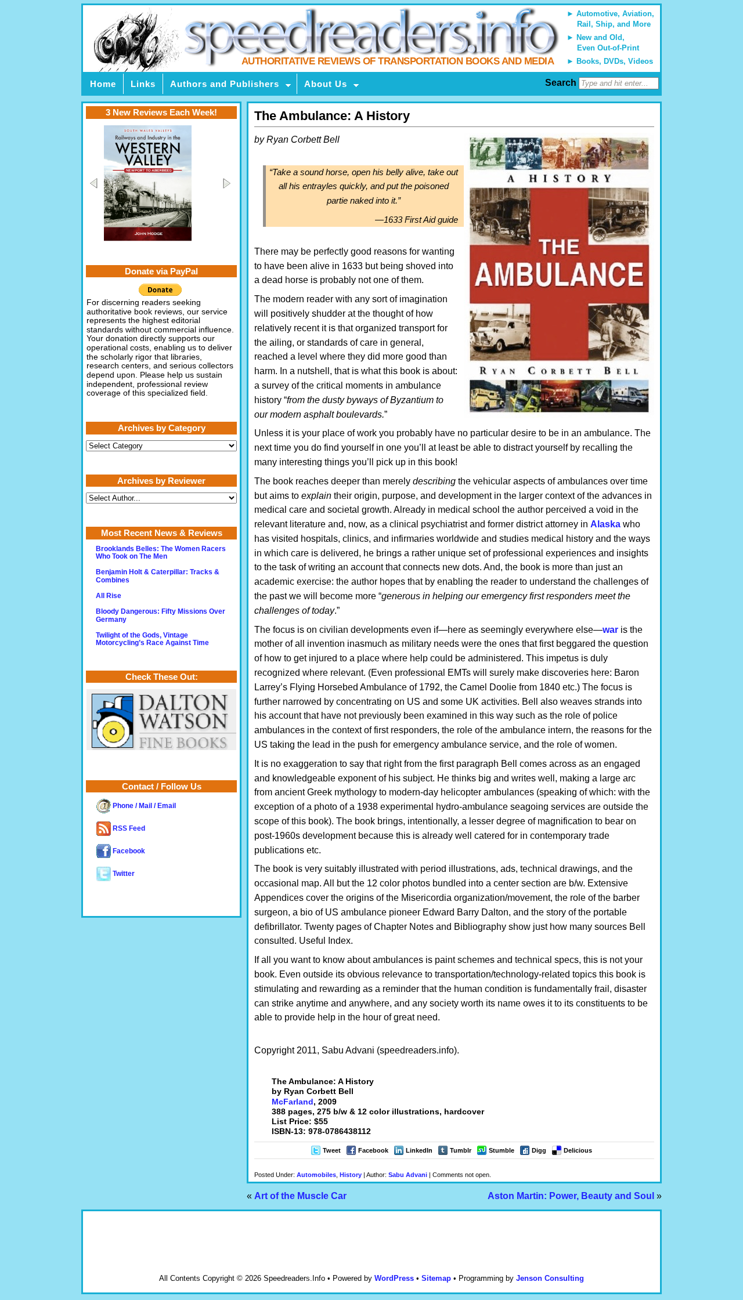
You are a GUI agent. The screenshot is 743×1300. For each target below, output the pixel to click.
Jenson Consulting (550, 1278)
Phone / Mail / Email (143, 805)
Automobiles (316, 1174)
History (351, 1174)
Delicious (578, 1150)
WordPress (394, 1278)
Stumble (501, 1150)
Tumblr (460, 1150)
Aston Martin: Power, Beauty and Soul (571, 1196)
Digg (539, 1150)
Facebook (373, 1150)
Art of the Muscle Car (300, 1196)
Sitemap (436, 1278)
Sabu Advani (407, 1174)
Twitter (123, 873)
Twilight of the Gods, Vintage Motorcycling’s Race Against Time (152, 639)
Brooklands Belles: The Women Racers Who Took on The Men (161, 552)
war (610, 630)
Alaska (605, 524)
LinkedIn (419, 1150)
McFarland (292, 1101)
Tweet (332, 1150)
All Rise (108, 595)
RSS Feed (128, 828)
